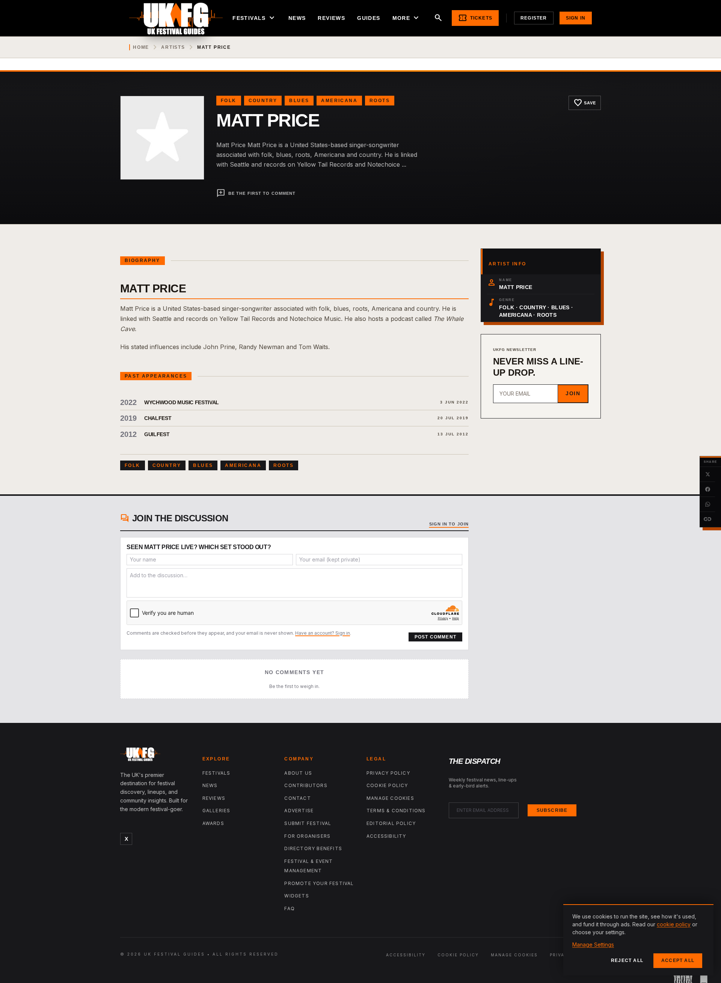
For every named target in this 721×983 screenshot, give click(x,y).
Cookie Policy (387, 785)
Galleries (216, 810)
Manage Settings (593, 944)
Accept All (677, 960)
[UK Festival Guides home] (155, 756)
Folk (229, 100)
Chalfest (157, 418)
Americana (339, 100)
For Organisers (307, 836)
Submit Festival (307, 823)
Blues (299, 100)
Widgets (296, 896)
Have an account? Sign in (322, 633)
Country (263, 100)
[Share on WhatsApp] (707, 504)
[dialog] (638, 939)
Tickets (475, 18)
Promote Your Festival (319, 883)
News (297, 18)
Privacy (561, 955)
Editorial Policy (391, 823)
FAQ (289, 908)
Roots (380, 100)
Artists (173, 47)
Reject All (627, 960)
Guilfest (156, 434)
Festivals (254, 18)
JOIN (573, 393)
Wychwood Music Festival (181, 402)
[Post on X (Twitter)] (707, 474)
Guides (368, 18)
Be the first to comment (256, 193)
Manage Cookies (390, 798)
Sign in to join (449, 524)
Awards (213, 823)
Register (533, 18)
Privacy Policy (388, 773)
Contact (297, 798)
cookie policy (674, 924)
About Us (298, 773)
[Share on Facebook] (707, 489)
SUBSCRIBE (552, 810)
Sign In (575, 18)
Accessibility (386, 836)
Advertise (299, 810)
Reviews (331, 18)
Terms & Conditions (396, 810)
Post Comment (435, 637)
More (406, 18)
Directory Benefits (313, 848)
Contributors (305, 785)
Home (141, 47)
